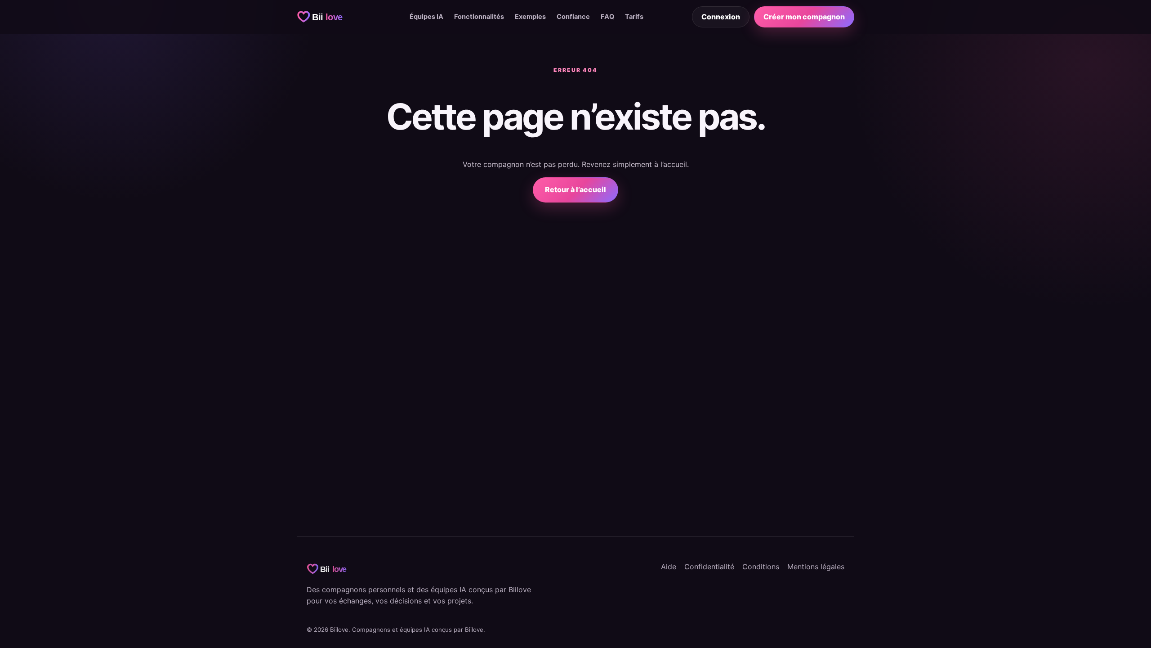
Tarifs (634, 17)
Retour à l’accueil (575, 189)
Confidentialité (709, 566)
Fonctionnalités (479, 17)
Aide (668, 566)
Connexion (720, 16)
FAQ (607, 17)
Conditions (760, 566)
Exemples (530, 17)
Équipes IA (426, 17)
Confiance (573, 17)
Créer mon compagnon (804, 16)
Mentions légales (815, 566)
